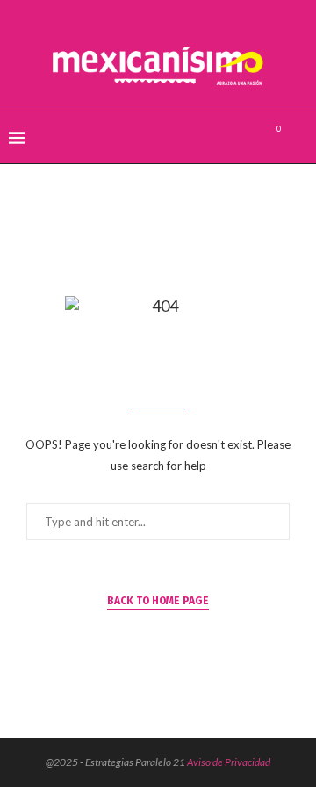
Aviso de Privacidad (228, 762)
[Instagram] (247, 137)
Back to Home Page (158, 601)
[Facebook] (210, 137)
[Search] (298, 137)
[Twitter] (228, 137)
